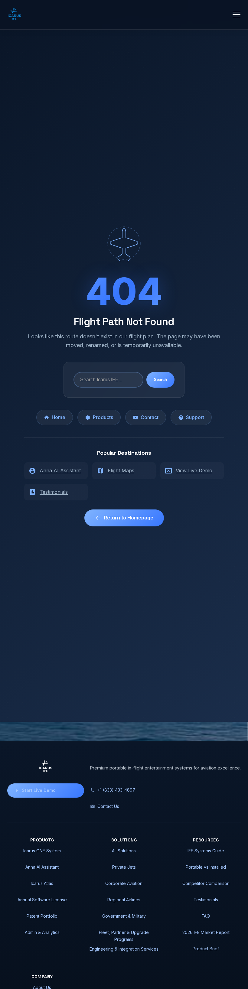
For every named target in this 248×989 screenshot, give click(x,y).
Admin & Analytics (42, 932)
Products (103, 417)
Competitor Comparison (206, 883)
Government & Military (124, 916)
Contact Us (108, 806)
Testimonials (54, 492)
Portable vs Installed (206, 867)
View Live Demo (194, 470)
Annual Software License (42, 899)
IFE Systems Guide (206, 850)
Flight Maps (121, 470)
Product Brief (206, 948)
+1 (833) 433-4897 (116, 789)
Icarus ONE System (42, 850)
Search (160, 379)
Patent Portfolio (42, 916)
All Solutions (124, 850)
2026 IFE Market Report (206, 932)
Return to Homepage (128, 518)
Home (58, 417)
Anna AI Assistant (60, 470)
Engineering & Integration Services (124, 949)
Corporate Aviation (123, 883)
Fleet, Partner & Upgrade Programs (124, 936)
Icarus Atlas (42, 883)
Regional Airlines (123, 899)
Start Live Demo (39, 790)
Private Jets (124, 867)
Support (195, 417)
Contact (149, 417)
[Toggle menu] (236, 14)
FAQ (206, 916)
